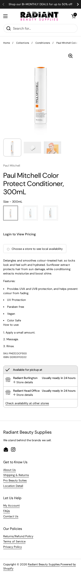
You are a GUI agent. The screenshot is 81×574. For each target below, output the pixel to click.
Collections (22, 42)
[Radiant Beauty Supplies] (39, 16)
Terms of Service (14, 541)
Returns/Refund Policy (18, 536)
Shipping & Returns (16, 475)
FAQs (6, 511)
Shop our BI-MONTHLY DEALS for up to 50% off (40, 4)
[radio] (10, 213)
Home (6, 42)
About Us (9, 470)
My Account (11, 505)
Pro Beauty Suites (15, 480)
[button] (73, 16)
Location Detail (13, 486)
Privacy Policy (12, 547)
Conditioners (42, 42)
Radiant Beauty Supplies (44, 564)
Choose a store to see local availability (37, 249)
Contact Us (10, 516)
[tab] (23, 382)
